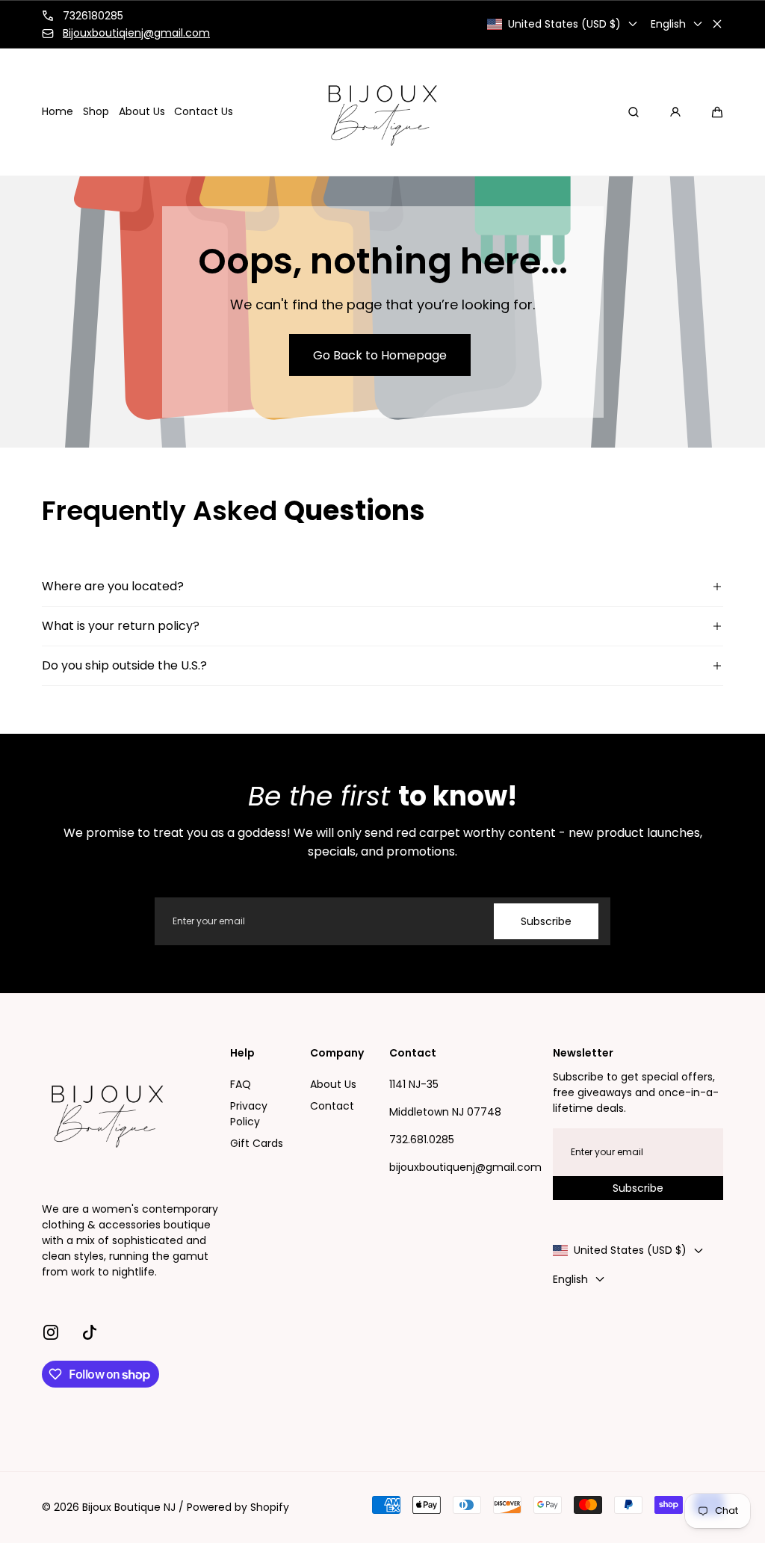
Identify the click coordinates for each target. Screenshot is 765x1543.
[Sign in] (675, 112)
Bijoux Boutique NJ (129, 1507)
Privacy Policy (248, 1113)
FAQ (240, 1084)
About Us (333, 1084)
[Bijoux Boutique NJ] (382, 112)
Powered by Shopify (238, 1507)
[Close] (717, 24)
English (668, 23)
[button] (717, 112)
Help (242, 1053)
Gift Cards (256, 1143)
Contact (332, 1105)
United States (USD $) (564, 23)
